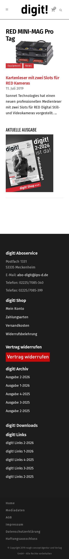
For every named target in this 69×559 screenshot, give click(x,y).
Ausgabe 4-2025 (18, 394)
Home (10, 503)
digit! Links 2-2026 (20, 443)
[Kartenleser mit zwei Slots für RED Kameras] (34, 52)
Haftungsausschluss (22, 539)
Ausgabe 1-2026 (18, 385)
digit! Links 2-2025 (20, 477)
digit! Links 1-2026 (20, 451)
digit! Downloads (22, 425)
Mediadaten (15, 510)
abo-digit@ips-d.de (32, 275)
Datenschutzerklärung (23, 531)
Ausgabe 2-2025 (18, 411)
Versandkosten (17, 325)
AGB (9, 517)
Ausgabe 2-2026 (18, 377)
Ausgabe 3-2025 (18, 402)
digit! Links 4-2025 (20, 460)
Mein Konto (15, 309)
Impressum (14, 524)
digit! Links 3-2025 (20, 468)
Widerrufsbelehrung (21, 334)
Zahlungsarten (17, 317)
